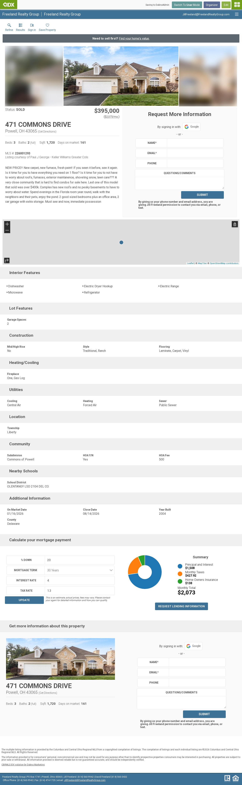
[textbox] (194, 143)
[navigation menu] (236, 4)
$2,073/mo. (112, 116)
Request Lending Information (181, 606)
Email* (152, 153)
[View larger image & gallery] (121, 76)
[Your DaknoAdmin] (8, 4)
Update (24, 600)
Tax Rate (26, 590)
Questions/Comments (179, 173)
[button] (32, 28)
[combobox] (78, 570)
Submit (202, 195)
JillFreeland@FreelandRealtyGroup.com (84, 780)
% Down (26, 559)
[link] (9, 28)
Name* (152, 142)
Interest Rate (26, 580)
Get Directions (47, 131)
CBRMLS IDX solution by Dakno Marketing (23, 764)
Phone (152, 163)
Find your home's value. (134, 38)
